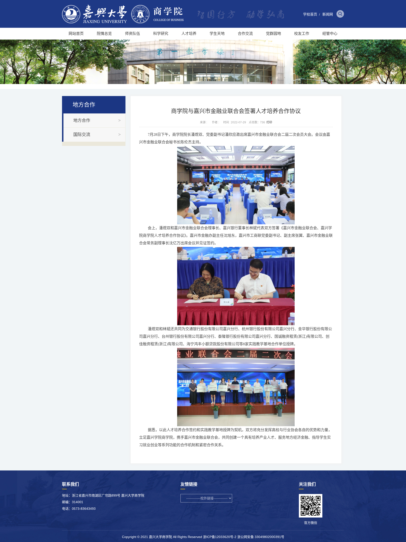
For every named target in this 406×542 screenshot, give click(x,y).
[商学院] (123, 22)
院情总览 (104, 34)
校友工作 (301, 34)
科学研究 (160, 34)
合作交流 (245, 34)
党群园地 (273, 34)
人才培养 (188, 34)
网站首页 (76, 34)
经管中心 (329, 34)
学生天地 (217, 34)
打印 (269, 122)
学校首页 (310, 14)
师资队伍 (132, 34)
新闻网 (327, 14)
